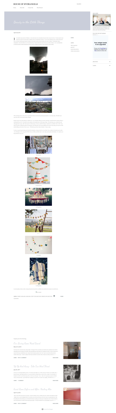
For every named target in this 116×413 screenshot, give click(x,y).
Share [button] (72, 37)
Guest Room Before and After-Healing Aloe (32, 389)
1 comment (21, 380)
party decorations (75, 49)
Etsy (39, 233)
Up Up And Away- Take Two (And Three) (32, 366)
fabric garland (74, 45)
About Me (22, 7)
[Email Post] (54, 296)
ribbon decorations (75, 51)
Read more (55, 357)
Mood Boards (40, 7)
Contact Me (30, 7)
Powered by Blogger (48, 409)
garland (72, 47)
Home (14, 7)
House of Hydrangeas (25, 4)
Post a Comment (22, 357)
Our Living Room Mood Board (27, 343)
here (97, 34)
